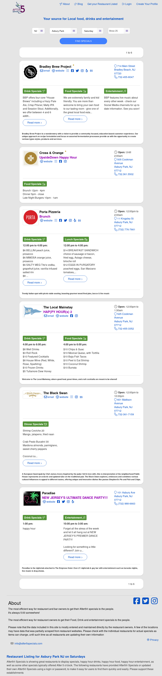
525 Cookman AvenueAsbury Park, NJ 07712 (123, 319)
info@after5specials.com (28, 643)
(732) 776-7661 (126, 229)
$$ (91, 70)
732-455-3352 (125, 328)
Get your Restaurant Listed (102, 4)
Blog (80, 4)
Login (128, 4)
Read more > (34, 122)
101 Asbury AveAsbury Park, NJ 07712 (124, 496)
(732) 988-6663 (126, 503)
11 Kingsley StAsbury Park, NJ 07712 (124, 222)
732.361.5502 (125, 174)
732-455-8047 (125, 77)
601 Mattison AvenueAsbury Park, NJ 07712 (123, 405)
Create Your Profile (147, 4)
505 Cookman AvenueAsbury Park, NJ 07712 (123, 165)
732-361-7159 (125, 414)
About (66, 4)
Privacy (154, 640)
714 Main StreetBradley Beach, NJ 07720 (124, 69)
